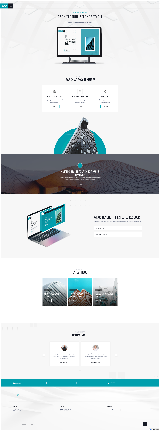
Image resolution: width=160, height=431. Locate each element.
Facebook (114, 410)
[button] (43, 355)
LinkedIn (140, 410)
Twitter (127, 410)
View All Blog (80, 312)
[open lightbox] (80, 166)
